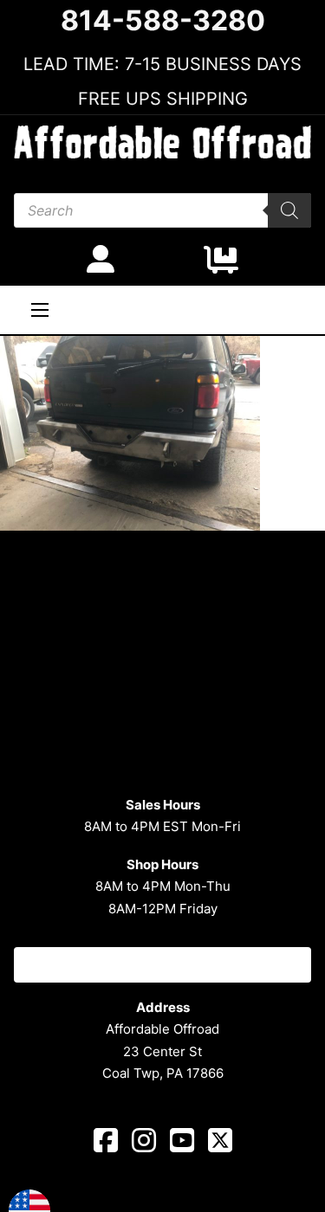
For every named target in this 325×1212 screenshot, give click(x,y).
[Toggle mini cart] (221, 260)
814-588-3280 (163, 21)
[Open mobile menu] (40, 310)
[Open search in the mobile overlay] (162, 210)
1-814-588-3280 (162, 965)
